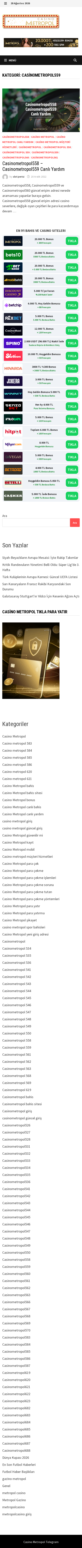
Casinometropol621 (16, 1387)
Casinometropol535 (16, 1174)
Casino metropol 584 (17, 750)
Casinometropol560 (15, 157)
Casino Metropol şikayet (19, 920)
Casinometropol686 (16, 1436)
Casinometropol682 (16, 1408)
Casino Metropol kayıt (18, 842)
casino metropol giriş (17, 821)
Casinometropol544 (16, 1210)
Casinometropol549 (16, 1245)
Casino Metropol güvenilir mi (22, 835)
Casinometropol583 (16, 1337)
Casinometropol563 (16, 1295)
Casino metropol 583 (17, 743)
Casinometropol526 (16, 1125)
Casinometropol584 (16, 1344)
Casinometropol (30, 147)
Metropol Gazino (14, 1500)
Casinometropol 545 (16, 998)
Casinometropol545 (16, 1217)
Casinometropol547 (16, 1231)
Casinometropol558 (15, 137)
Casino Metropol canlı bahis (21, 807)
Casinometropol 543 (16, 984)
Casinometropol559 (45, 152)
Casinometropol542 (16, 1196)
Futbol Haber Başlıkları (18, 1471)
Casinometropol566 (16, 1302)
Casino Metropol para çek (20, 863)
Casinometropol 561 (16, 1054)
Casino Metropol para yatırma (23, 913)
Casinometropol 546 (16, 1005)
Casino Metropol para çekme (22, 870)
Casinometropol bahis (17, 1097)
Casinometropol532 (16, 1153)
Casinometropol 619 (16, 1090)
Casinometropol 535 (16, 955)
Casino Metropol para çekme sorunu (28, 885)
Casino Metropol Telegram (41, 1542)
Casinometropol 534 (16, 948)
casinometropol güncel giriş (22, 1118)
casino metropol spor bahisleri (23, 927)
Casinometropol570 (16, 1330)
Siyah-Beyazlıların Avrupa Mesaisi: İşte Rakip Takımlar (40, 557)
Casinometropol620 (16, 1380)
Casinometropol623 (16, 1401)
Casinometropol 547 (16, 1012)
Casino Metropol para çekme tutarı (27, 892)
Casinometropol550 (16, 1252)
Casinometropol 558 (57, 147)
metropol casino (14, 1493)
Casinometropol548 (16, 1238)
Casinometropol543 (16, 1203)
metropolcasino (13, 1507)
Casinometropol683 (16, 1415)
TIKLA (72, 241)
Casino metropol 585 (17, 757)
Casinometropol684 (16, 1422)
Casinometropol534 (16, 1167)
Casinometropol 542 (16, 976)
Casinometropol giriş (17, 1111)
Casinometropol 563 (16, 1068)
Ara (4, 516)
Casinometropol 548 (16, 1019)
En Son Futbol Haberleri (19, 1464)
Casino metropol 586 (17, 764)
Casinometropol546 (16, 1224)
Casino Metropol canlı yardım (23, 814)
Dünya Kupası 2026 (15, 1457)
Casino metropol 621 (17, 778)
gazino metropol (14, 1479)
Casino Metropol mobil (18, 849)
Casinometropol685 (16, 1429)
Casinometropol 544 (16, 991)
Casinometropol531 (16, 1146)
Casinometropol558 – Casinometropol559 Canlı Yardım (33, 166)
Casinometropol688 (16, 1450)
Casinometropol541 (16, 1189)
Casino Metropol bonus (18, 800)
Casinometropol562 (16, 1288)
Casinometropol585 (16, 1351)
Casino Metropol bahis (18, 786)
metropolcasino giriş (17, 1514)
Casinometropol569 (16, 1323)
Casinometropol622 (16, 1394)
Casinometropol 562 (16, 1061)
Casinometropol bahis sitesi (22, 1104)
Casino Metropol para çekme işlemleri (29, 877)
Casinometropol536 (16, 1182)
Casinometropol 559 (16, 152)
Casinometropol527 (16, 1132)
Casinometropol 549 (16, 1026)
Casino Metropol (42, 137)
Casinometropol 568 (16, 1075)
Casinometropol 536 (16, 962)
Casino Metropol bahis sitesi (22, 793)
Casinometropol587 (16, 1365)
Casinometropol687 (16, 1443)
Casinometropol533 (16, 1160)
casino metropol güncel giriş (22, 828)
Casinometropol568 (16, 1316)
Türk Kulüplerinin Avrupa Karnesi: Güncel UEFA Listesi (40, 577)
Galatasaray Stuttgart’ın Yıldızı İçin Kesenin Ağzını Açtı (40, 596)
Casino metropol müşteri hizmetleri (27, 856)
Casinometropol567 (16, 1309)
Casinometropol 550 (16, 1033)
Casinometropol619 (16, 1372)
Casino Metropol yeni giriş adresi (25, 934)
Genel (6, 1486)
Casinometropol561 (44, 157)
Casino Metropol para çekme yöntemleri (30, 899)
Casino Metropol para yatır (21, 906)
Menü (12, 60)
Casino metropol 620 (17, 771)
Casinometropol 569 (16, 1083)
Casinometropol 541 (16, 969)
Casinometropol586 (16, 1358)
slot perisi (18, 176)
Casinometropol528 (16, 1139)
